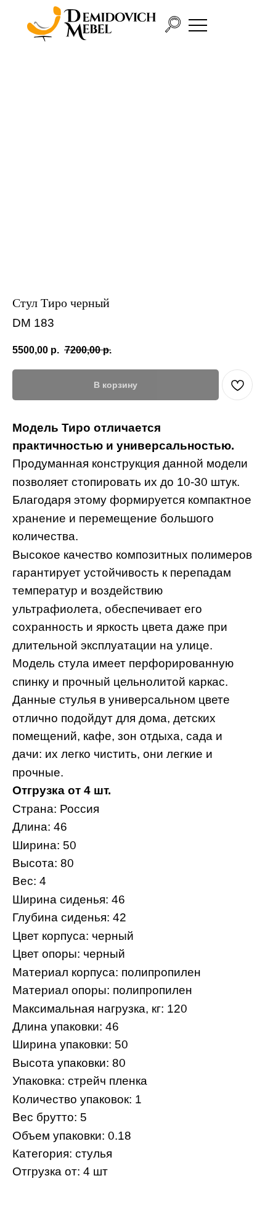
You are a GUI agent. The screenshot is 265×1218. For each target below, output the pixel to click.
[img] (91, 24)
